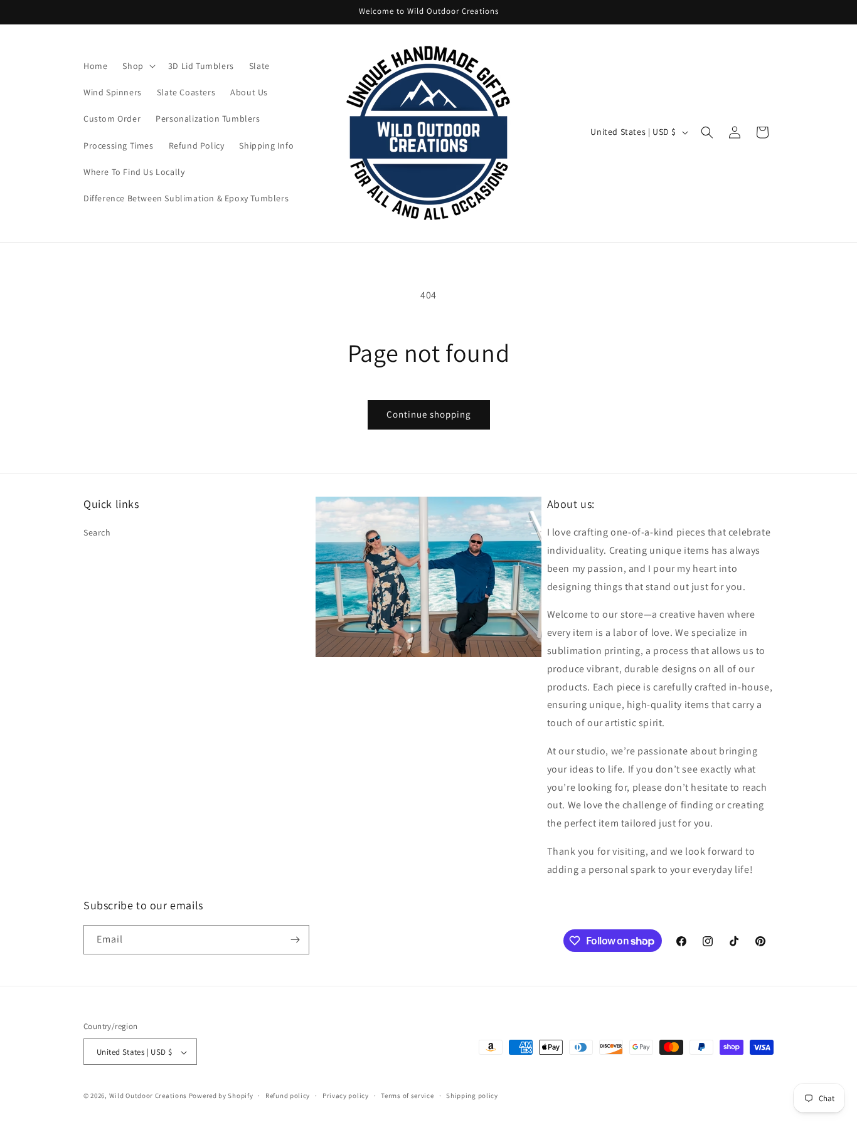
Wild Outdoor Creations (148, 1096)
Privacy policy (345, 1095)
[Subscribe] (295, 939)
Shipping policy (472, 1095)
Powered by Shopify (221, 1096)
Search (97, 532)
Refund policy (287, 1095)
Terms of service (407, 1095)
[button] (137, 66)
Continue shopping (428, 414)
